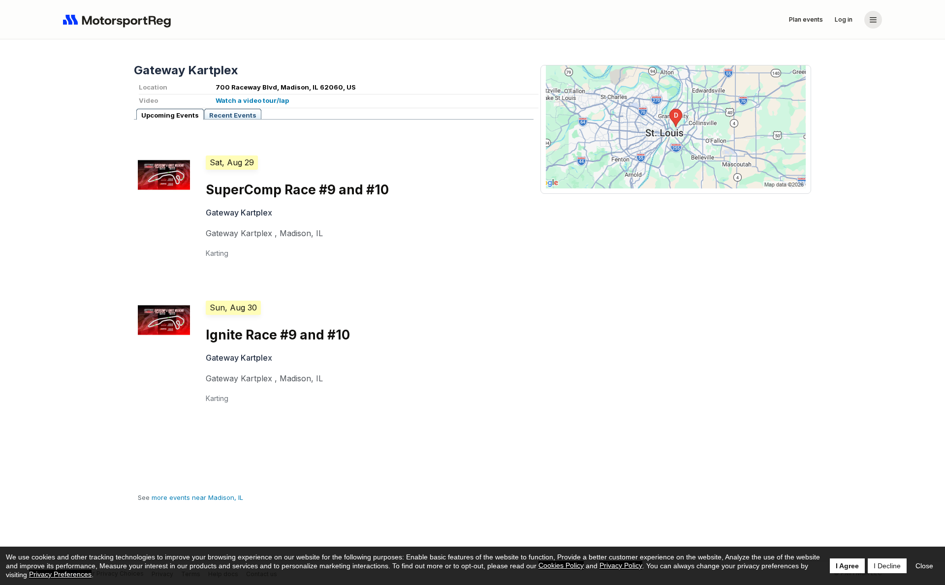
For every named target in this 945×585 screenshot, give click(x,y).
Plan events (806, 19)
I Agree (847, 566)
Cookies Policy (561, 565)
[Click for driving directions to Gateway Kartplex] (676, 126)
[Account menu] (873, 20)
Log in (843, 19)
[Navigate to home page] (119, 20)
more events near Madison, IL (197, 497)
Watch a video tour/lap (252, 100)
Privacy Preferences (60, 574)
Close (924, 566)
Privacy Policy (620, 565)
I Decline (887, 566)
